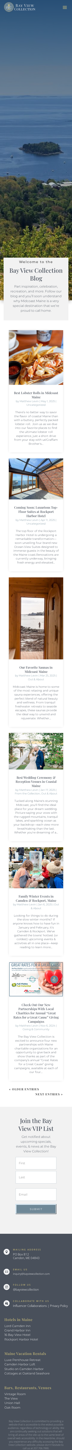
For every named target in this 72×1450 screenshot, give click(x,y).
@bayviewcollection (26, 1289)
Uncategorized (36, 404)
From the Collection (27, 793)
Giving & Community (36, 1029)
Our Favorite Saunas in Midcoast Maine (36, 669)
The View (11, 1398)
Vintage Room (15, 1394)
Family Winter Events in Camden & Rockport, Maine (36, 898)
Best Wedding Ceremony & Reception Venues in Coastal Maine (36, 781)
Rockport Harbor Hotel (21, 1339)
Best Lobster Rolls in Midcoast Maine (36, 395)
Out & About (36, 679)
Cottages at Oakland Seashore (27, 1373)
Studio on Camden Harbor (24, 1369)
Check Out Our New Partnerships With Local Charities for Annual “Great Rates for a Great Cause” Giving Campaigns (36, 1013)
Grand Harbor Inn (17, 1330)
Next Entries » (49, 1094)
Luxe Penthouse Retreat (22, 1360)
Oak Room (12, 1407)
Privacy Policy (59, 1306)
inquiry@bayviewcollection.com (31, 1274)
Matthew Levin (29, 401)
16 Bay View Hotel (17, 1335)
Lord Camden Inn (17, 1326)
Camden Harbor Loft (19, 1364)
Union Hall (12, 1403)
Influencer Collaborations (30, 1306)
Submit (36, 1209)
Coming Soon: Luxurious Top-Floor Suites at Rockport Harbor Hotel (36, 511)
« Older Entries (24, 1089)
